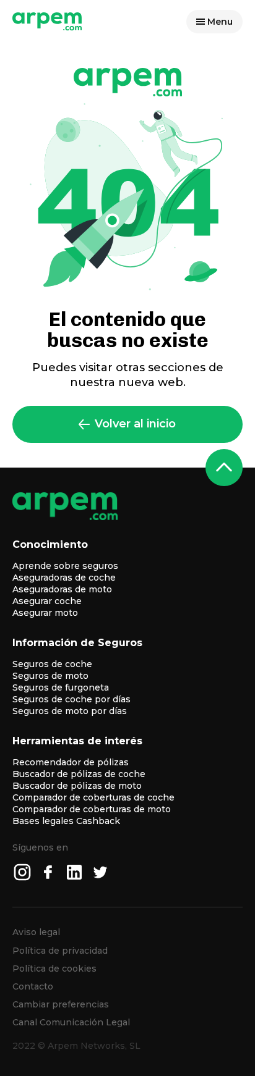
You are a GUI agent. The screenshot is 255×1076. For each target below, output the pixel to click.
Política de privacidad (60, 950)
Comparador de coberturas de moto (91, 809)
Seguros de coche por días (71, 699)
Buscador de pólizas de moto (77, 785)
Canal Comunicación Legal (71, 1022)
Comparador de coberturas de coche (93, 797)
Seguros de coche (52, 664)
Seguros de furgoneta (60, 687)
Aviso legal (36, 932)
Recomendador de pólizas (70, 762)
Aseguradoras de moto (62, 589)
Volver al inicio (135, 424)
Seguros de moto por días (69, 711)
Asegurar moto (45, 612)
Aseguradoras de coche (64, 577)
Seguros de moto (50, 675)
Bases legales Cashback (66, 820)
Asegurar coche (47, 601)
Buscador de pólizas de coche (78, 774)
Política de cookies (54, 968)
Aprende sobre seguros (65, 565)
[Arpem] (47, 27)
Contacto (32, 986)
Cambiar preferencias (60, 1004)
